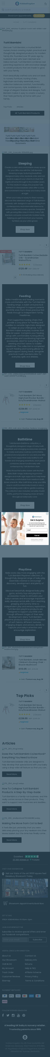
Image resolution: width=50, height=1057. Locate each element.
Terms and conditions (34, 539)
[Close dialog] (47, 513)
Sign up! (36, 535)
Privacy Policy (41, 539)
